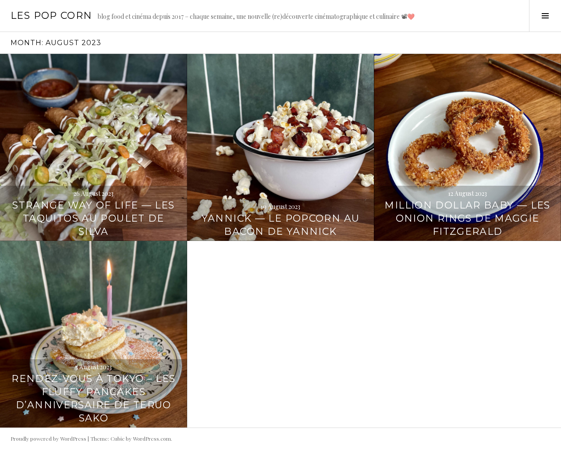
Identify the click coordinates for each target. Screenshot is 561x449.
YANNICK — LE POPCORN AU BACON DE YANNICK (281, 224)
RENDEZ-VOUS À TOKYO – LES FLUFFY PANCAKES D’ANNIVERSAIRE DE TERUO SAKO (93, 398)
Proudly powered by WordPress (48, 438)
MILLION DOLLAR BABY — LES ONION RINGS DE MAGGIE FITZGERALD (467, 218)
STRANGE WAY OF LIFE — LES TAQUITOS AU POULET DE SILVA (93, 218)
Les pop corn (51, 15)
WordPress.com (152, 438)
